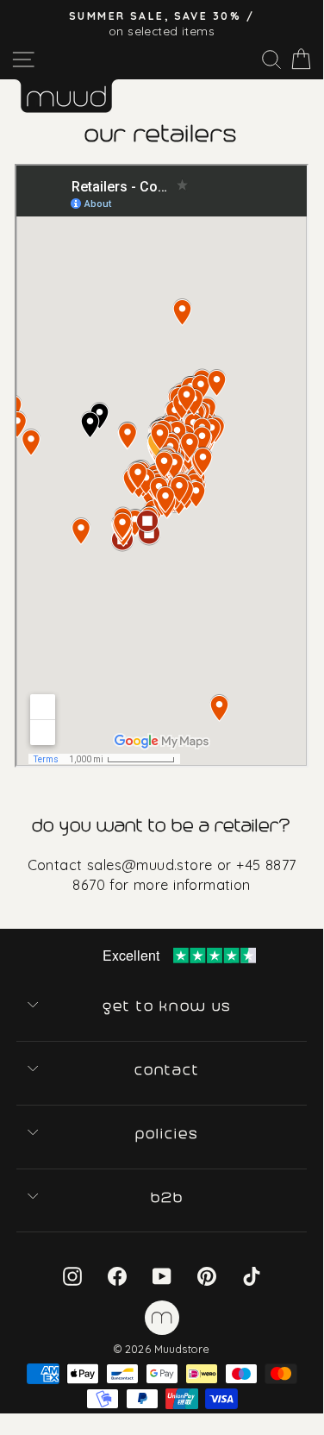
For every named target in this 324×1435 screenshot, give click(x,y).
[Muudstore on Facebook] (117, 1275)
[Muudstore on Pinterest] (206, 1275)
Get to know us (168, 1006)
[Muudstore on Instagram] (72, 1275)
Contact (168, 1070)
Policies (168, 1134)
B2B (168, 1197)
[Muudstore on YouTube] (162, 1275)
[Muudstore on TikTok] (251, 1275)
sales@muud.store (150, 864)
